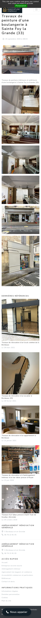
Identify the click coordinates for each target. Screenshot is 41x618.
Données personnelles (11, 594)
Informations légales (10, 591)
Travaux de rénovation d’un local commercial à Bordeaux (20, 343)
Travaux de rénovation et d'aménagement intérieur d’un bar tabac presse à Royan (18, 476)
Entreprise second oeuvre (12, 566)
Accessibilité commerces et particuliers (17, 575)
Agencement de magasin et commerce (17, 572)
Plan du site (6, 601)
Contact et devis (8, 582)
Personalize (21, 6)
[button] (16, 612)
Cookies (5, 598)
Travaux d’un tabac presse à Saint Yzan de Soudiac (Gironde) (19, 516)
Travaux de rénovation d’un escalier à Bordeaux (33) (17, 397)
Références (6, 578)
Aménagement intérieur (11, 569)
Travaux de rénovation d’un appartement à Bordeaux (19, 436)
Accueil (5, 562)
